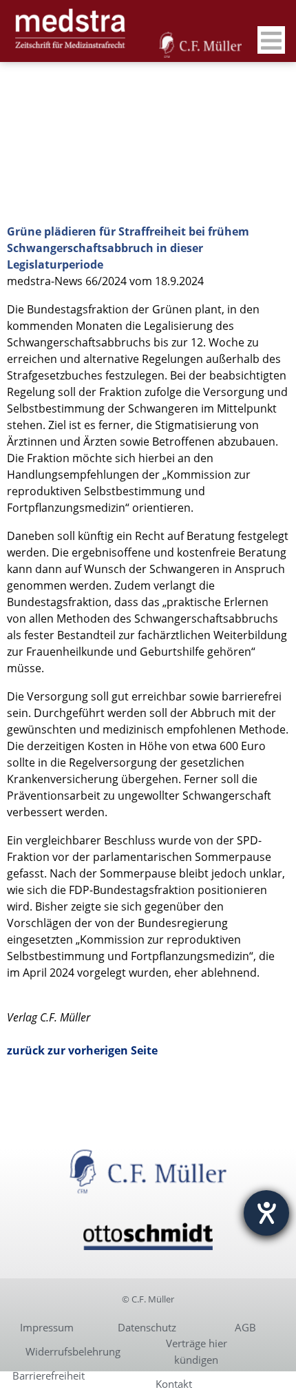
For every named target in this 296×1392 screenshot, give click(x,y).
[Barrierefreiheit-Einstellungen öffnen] (266, 1213)
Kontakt (174, 1384)
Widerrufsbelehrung (72, 1351)
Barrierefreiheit (48, 1375)
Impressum (47, 1327)
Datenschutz (147, 1327)
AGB (245, 1327)
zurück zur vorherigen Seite (82, 1050)
